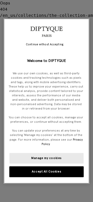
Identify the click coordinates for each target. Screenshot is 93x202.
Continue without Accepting (44, 44)
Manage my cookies (46, 158)
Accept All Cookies (46, 171)
